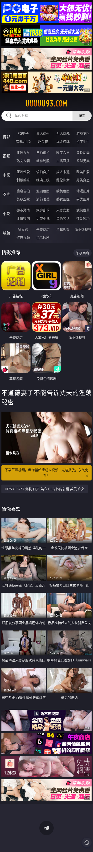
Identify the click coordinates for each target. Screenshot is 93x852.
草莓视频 (63, 229)
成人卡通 (63, 171)
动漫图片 (83, 191)
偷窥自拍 (23, 191)
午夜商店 (43, 229)
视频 (6, 156)
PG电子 (23, 133)
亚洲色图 (43, 191)
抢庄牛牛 (83, 141)
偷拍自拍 (43, 171)
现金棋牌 (63, 141)
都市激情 (23, 210)
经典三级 (43, 180)
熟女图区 (63, 199)
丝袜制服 (43, 160)
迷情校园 (23, 218)
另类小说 (43, 218)
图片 (6, 194)
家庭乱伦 (43, 210)
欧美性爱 (83, 171)
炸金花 (43, 141)
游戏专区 (83, 133)
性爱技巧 (83, 218)
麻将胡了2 (23, 141)
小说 (6, 213)
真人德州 (43, 133)
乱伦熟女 (63, 180)
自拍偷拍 (43, 152)
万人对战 (63, 133)
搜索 (82, 115)
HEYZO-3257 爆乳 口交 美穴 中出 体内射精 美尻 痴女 (44, 488)
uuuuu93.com (46, 103)
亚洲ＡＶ (23, 152)
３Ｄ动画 (83, 152)
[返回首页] (87, 842)
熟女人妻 (23, 160)
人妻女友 (63, 210)
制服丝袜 (23, 180)
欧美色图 (63, 191)
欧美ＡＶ (63, 152)
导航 (6, 232)
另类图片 (83, 199)
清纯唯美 (43, 199)
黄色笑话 (63, 218)
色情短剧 (43, 237)
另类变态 (83, 180)
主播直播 (63, 160)
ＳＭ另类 (83, 160)
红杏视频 (23, 237)
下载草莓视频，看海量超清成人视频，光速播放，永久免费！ (46, 473)
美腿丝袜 (23, 199)
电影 (6, 175)
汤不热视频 (83, 229)
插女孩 (23, 229)
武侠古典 (83, 210)
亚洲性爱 (23, 171)
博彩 (6, 136)
